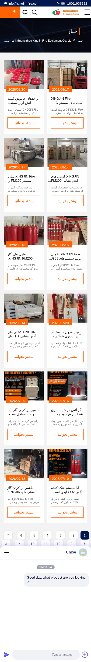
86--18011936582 (73, 3)
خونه (80, 40)
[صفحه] (19, 544)
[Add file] (85, 654)
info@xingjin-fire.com (23, 3)
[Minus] (6, 552)
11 (45, 544)
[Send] (6, 654)
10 (58, 544)
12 (32, 544)
